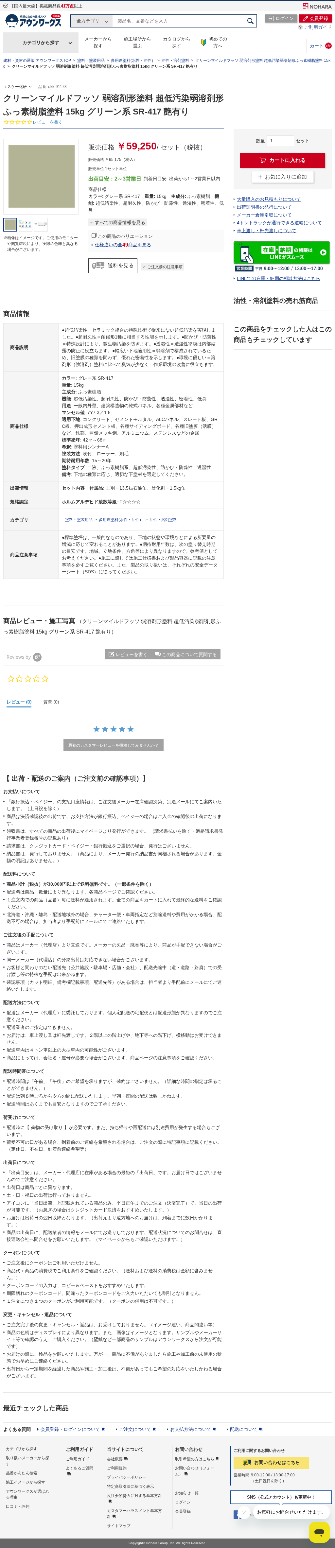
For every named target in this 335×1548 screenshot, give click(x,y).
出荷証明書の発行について (264, 207)
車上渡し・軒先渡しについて (266, 230)
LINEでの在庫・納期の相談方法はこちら (278, 278)
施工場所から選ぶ (137, 42)
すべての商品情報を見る (120, 222)
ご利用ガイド (318, 27)
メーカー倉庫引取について (264, 214)
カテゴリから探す (41, 42)
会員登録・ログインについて (70, 1429)
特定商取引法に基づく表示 (130, 1486)
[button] (185, 654)
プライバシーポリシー (126, 1477)
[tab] (22, 703)
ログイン (183, 1502)
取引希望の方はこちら (194, 1459)
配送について (243, 1429)
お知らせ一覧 (187, 1493)
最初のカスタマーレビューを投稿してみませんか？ (113, 745)
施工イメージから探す (25, 1482)
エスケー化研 (15, 86)
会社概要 (115, 1459)
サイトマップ (119, 1525)
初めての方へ (218, 42)
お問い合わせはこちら (277, 1462)
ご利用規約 (117, 1468)
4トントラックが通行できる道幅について (279, 222)
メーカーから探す (98, 42)
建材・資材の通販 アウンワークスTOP (37, 60)
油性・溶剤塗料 (175, 60)
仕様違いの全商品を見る (123, 245)
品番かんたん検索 (21, 1473)
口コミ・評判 (17, 1506)
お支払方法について (190, 1429)
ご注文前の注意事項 (165, 267)
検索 (250, 20)
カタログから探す (176, 42)
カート (320, 46)
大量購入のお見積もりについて (269, 199)
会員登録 (183, 1511)
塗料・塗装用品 (91, 60)
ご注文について (135, 1429)
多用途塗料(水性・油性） (133, 60)
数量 (260, 140)
